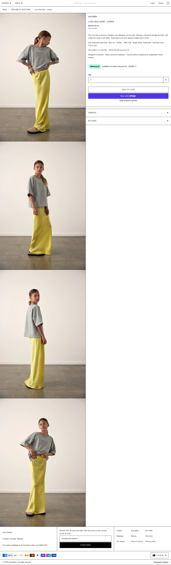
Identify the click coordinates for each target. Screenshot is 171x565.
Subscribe (85, 545)
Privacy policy (150, 541)
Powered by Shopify (161, 562)
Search (160, 3)
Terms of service (137, 541)
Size (89, 75)
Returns (133, 536)
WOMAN (5, 3)
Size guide (134, 531)
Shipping (120, 536)
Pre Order (149, 531)
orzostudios (12, 562)
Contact (119, 531)
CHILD (17, 3)
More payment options (128, 100)
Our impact (121, 541)
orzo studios (92, 16)
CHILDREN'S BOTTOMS (20, 10)
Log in (152, 3)
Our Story (149, 536)
